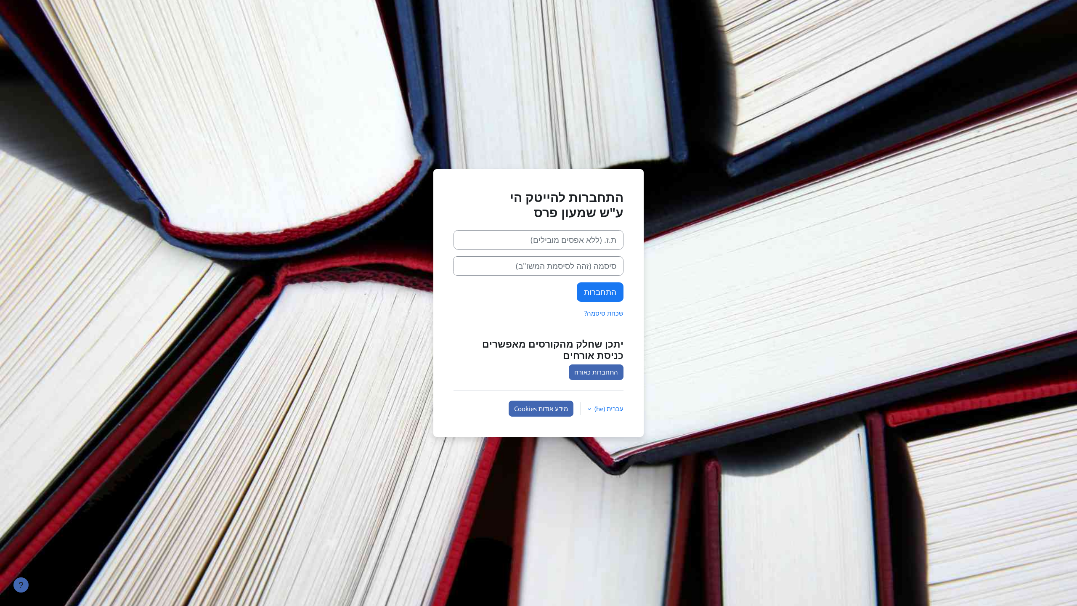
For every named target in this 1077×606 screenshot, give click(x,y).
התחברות (600, 292)
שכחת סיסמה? (603, 313)
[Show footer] (21, 585)
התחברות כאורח (596, 372)
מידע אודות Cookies (541, 408)
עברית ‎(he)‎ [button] (608, 408)
